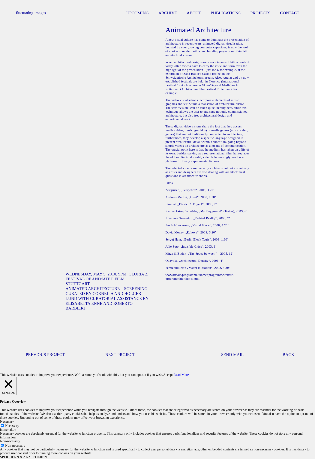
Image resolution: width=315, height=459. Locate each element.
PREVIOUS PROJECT (45, 354)
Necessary (12, 426)
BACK (288, 354)
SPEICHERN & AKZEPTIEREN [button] (23, 457)
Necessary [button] (7, 421)
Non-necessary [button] (10, 441)
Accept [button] (168, 375)
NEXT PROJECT (120, 354)
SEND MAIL (232, 354)
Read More (181, 375)
